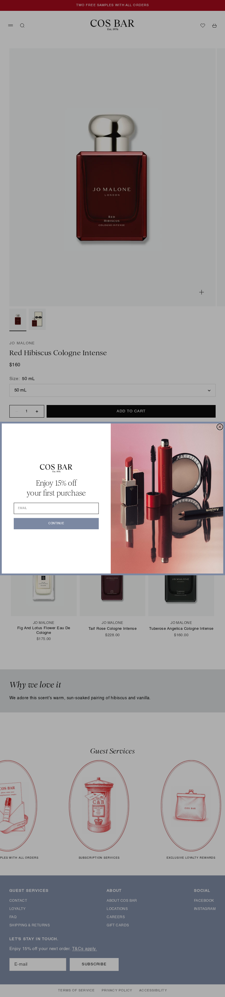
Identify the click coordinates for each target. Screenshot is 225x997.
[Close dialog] (220, 427)
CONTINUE (56, 523)
